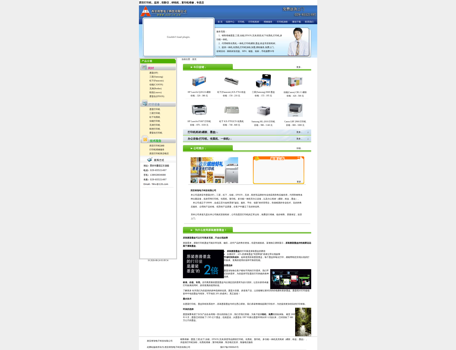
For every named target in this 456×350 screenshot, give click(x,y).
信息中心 (230, 22)
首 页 (220, 22)
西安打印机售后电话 (159, 153)
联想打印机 (154, 129)
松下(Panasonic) (156, 80)
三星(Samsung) (156, 76)
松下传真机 (154, 117)
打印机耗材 (253, 22)
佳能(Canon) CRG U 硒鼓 (295, 92)
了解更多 (187, 290)
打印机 (241, 22)
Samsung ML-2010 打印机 (263, 121)
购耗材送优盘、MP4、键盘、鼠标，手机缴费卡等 (250, 51)
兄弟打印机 (154, 125)
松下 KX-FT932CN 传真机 (231, 121)
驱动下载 (296, 22)
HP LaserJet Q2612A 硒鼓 (199, 92)
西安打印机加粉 (156, 145)
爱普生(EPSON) (156, 96)
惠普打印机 (154, 109)
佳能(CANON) (156, 84)
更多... (300, 181)
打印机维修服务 (156, 149)
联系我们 (309, 22)
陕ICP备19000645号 (229, 347)
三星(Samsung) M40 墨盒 (263, 92)
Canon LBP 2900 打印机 (295, 121)
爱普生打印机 (155, 133)
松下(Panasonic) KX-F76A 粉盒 (231, 92)
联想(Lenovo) (155, 92)
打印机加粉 (282, 22)
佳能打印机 (154, 121)
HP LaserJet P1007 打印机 (199, 121)
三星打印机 (154, 113)
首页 (194, 59)
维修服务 (268, 22)
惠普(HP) (153, 73)
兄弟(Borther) (155, 88)
